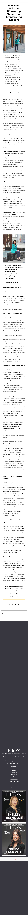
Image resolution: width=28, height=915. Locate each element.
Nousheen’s (8, 75)
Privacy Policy (14, 779)
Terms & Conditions (14, 781)
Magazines (14, 774)
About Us (14, 770)
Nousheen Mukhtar (15, 59)
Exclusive (14, 776)
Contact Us (14, 772)
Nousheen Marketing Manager (13, 68)
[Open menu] (1, 1)
